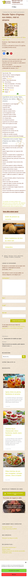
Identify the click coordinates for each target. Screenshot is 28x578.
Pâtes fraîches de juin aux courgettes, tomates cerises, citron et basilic (13, 473)
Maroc (7, 39)
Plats (8, 37)
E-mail (4, 305)
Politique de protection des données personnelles (13, 551)
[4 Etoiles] (6, 59)
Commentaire (6, 278)
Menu (14, 7)
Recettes (4, 37)
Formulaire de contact (7, 527)
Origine (4, 39)
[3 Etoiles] (5, 59)
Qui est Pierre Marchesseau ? (9, 547)
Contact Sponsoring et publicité (9, 528)
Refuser (14, 574)
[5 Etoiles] (7, 59)
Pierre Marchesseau (19, 12)
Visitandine (9, 247)
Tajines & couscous (16, 37)
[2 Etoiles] (3, 59)
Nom (3, 298)
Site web (4, 312)
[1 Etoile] (2, 59)
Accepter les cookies (14, 570)
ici (18, 68)
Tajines (24, 37)
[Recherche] (24, 356)
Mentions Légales (6, 549)
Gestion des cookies (7, 552)
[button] (25, 562)
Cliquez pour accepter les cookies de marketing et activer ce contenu (14, 506)
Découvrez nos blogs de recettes (10, 538)
